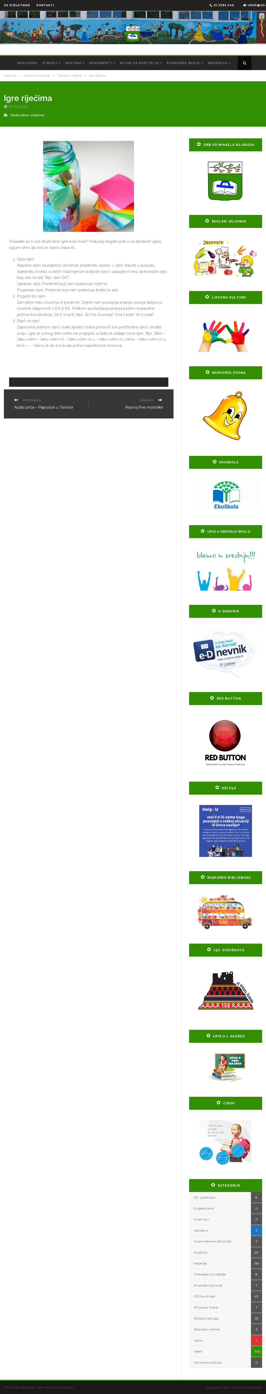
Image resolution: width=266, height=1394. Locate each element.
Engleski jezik (204, 1208)
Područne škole (183, 63)
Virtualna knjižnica (208, 1362)
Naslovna (27, 63)
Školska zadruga (206, 1318)
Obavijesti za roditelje (210, 1274)
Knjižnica (217, 63)
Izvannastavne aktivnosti (212, 1241)
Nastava (73, 63)
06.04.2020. (19, 106)
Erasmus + (202, 1219)
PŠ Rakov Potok (206, 1307)
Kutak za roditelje (139, 63)
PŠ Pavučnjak (204, 1296)
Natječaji (200, 1263)
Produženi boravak (37, 75)
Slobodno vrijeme (70, 75)
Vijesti (198, 1351)
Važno (198, 1340)
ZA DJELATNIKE (17, 5)
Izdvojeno (201, 1230)
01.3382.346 (224, 5)
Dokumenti (100, 63)
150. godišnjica (204, 1197)
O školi (50, 63)
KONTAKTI (45, 5)
